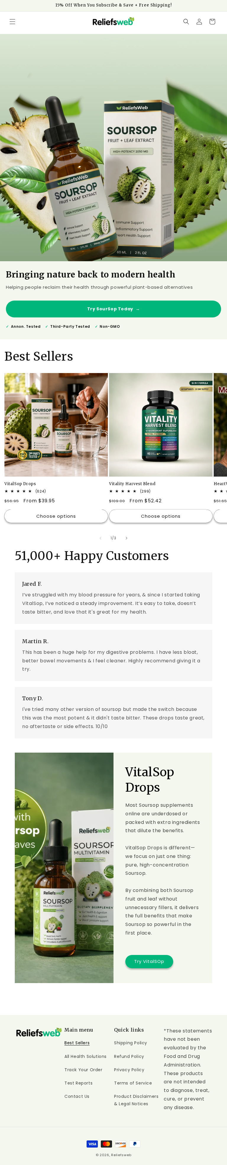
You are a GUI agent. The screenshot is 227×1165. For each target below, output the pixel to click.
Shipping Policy (130, 1043)
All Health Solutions (85, 1056)
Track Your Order (83, 1070)
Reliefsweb (121, 1155)
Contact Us (77, 1096)
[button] (12, 21)
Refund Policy (129, 1056)
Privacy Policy (129, 1070)
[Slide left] (100, 538)
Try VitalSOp (149, 961)
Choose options (56, 516)
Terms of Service (133, 1083)
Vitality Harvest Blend (132, 484)
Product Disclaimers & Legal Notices (136, 1100)
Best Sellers (77, 1043)
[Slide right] (126, 538)
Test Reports (78, 1083)
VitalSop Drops (20, 484)
